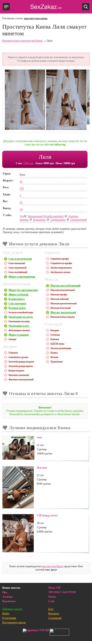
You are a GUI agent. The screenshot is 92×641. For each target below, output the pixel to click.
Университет (78, 219)
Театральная (57, 219)
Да (21, 209)
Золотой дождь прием (20, 366)
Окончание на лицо (19, 321)
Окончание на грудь (20, 316)
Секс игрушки (17, 303)
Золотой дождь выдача (21, 361)
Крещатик (39, 219)
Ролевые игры (16, 308)
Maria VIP (54, 587)
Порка (54, 352)
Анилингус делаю (18, 357)
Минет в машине (18, 334)
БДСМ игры (57, 343)
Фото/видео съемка (19, 330)
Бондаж (54, 330)
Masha (52, 596)
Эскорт (12, 339)
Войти (5, 613)
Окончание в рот (18, 325)
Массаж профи (58, 294)
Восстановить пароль (14, 622)
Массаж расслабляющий (65, 285)
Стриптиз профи (59, 258)
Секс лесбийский (17, 272)
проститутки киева (35, 18)
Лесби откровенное (61, 267)
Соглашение (55, 618)
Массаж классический (62, 290)
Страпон (13, 352)
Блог (51, 609)
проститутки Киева (52, 566)
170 (22, 188)
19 (21, 181)
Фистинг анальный (18, 375)
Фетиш (54, 357)
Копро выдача (16, 370)
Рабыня (54, 339)
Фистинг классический (20, 379)
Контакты (53, 613)
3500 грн (28, 163)
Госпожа (55, 334)
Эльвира (7, 596)
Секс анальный (16, 263)
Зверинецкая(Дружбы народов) (45, 216)
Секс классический (20, 258)
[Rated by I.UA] (59, 633)
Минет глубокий (18, 294)
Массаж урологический (63, 303)
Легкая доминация (60, 348)
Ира (4, 592)
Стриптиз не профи (61, 263)
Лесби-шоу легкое (60, 272)
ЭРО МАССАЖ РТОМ (61, 592)
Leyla (51, 601)
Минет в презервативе (21, 276)
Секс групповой (17, 267)
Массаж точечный (60, 308)
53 (21, 202)
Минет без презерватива (23, 290)
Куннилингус (16, 299)
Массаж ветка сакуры (62, 316)
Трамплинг (56, 361)
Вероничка (9, 601)
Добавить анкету (12, 609)
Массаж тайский (59, 299)
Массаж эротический (63, 312)
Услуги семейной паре (20, 312)
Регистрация (9, 618)
